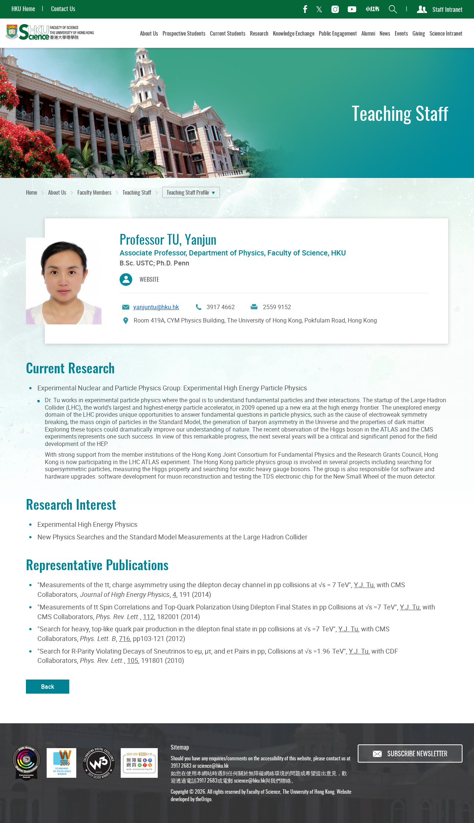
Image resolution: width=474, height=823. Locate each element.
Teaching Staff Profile (188, 192)
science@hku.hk (212, 765)
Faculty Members (94, 192)
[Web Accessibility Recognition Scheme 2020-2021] (139, 763)
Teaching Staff (137, 192)
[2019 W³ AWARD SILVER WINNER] (98, 763)
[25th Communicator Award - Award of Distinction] (26, 763)
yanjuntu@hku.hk (156, 307)
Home (31, 192)
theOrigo (203, 799)
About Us (57, 192)
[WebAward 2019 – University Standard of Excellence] (61, 763)
